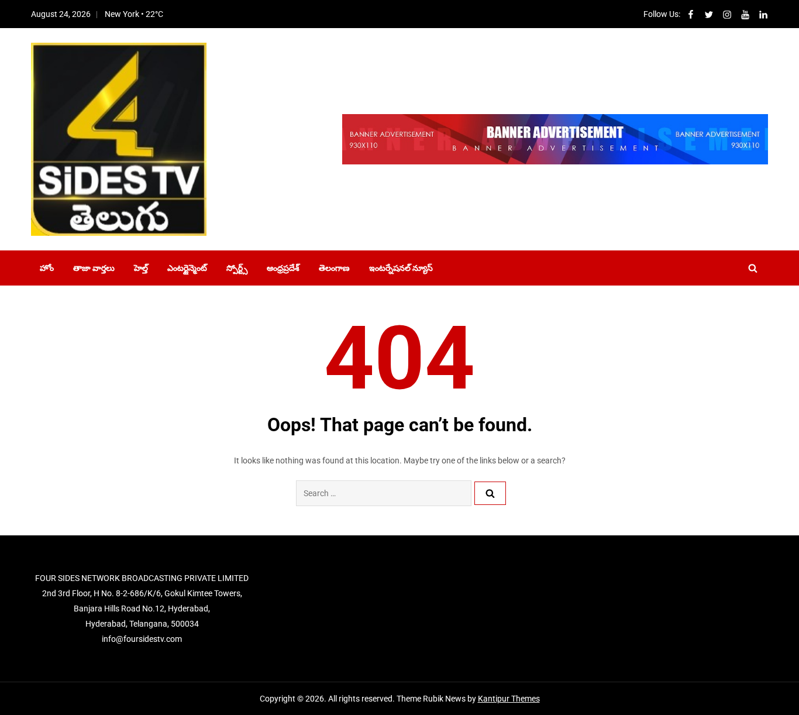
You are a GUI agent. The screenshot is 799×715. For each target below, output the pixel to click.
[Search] (490, 493)
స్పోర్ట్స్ (236, 268)
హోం (47, 268)
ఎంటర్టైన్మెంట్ (187, 268)
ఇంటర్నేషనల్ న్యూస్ (401, 268)
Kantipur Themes (509, 698)
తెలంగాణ (334, 268)
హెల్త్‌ (141, 268)
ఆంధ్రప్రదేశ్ (283, 268)
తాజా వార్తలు (94, 268)
